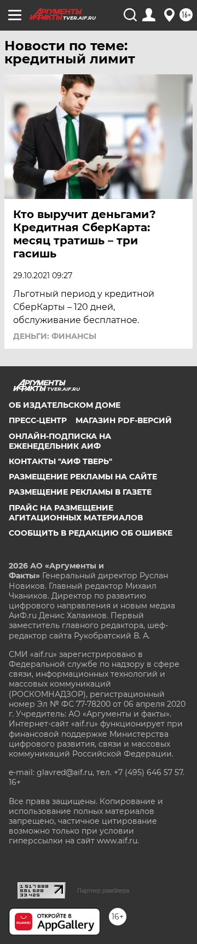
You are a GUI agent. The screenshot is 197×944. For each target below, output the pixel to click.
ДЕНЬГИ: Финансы (54, 336)
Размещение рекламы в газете (80, 492)
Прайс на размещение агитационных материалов (76, 513)
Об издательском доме (64, 405)
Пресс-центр (38, 420)
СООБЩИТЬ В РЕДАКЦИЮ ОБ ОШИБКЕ (90, 533)
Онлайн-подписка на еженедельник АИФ (60, 441)
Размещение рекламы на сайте (83, 477)
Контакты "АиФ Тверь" (60, 461)
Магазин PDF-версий (124, 420)
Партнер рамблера (103, 890)
